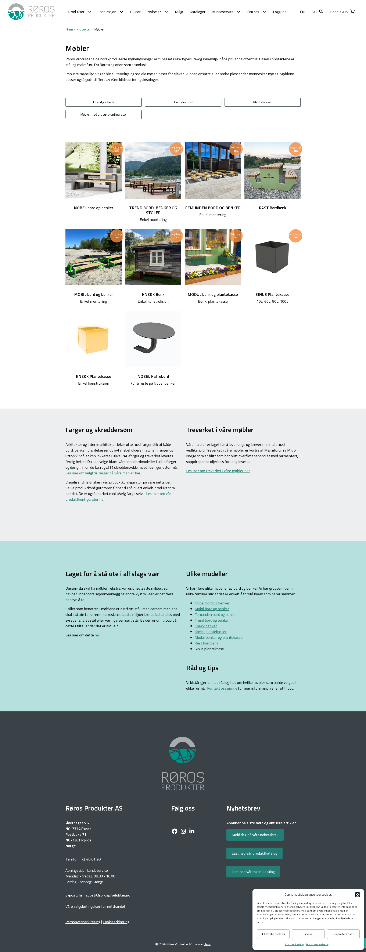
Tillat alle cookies (273, 934)
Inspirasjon (107, 12)
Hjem (69, 29)
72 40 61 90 (91, 859)
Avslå (308, 934)
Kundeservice (222, 12)
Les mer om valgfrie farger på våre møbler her (102, 473)
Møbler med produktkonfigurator (103, 114)
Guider (135, 12)
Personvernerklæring (317, 944)
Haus (207, 944)
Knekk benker (206, 626)
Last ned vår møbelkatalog (253, 871)
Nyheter (154, 12)
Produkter (76, 12)
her (97, 635)
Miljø (179, 12)
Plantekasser (262, 102)
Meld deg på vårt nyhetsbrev (255, 835)
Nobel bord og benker (212, 603)
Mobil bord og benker (212, 609)
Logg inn (280, 12)
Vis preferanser (343, 934)
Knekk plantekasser (211, 632)
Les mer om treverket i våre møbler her (218, 471)
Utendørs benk (103, 102)
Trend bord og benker (212, 620)
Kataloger (197, 12)
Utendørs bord (183, 102)
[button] (357, 894)
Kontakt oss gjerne (222, 688)
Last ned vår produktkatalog (254, 853)
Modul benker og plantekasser (219, 637)
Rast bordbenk (206, 643)
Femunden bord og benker (216, 614)
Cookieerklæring (294, 944)
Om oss (253, 12)
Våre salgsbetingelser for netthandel (95, 906)
